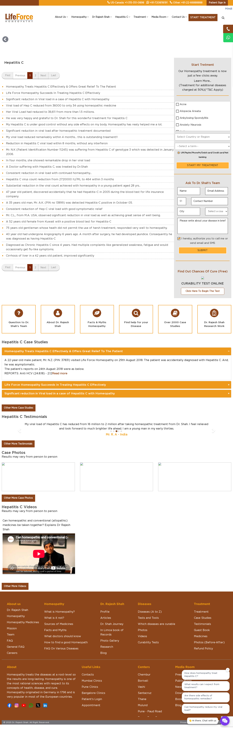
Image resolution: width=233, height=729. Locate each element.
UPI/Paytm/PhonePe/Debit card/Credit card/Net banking (204, 155)
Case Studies (202, 618)
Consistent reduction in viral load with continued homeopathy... (49, 173)
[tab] (116, 351)
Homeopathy (16, 616)
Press (179, 674)
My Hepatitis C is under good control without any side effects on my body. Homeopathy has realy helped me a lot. (84, 124)
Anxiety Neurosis (190, 125)
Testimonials (202, 624)
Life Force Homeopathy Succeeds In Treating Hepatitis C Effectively (53, 93)
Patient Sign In (217, 3)
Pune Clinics (90, 687)
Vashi (141, 687)
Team (10, 634)
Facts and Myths (55, 630)
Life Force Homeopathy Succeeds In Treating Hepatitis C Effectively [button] (55, 384)
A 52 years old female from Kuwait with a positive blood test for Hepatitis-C (58, 221)
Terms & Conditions (219, 722)
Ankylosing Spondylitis (194, 118)
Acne (183, 104)
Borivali (143, 680)
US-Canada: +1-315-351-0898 (127, 3)
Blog (103, 653)
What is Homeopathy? (59, 611)
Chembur (144, 674)
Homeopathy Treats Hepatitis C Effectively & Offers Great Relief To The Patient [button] (63, 351)
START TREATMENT (203, 17)
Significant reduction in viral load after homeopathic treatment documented (58, 130)
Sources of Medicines (58, 624)
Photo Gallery (109, 640)
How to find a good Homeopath (66, 642)
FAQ (10, 640)
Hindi (228, 8)
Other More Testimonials (18, 444)
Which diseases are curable (156, 624)
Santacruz (144, 693)
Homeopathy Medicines (23, 622)
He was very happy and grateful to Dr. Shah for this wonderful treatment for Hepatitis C (66, 118)
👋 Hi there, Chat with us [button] (202, 721)
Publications (183, 680)
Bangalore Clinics (93, 693)
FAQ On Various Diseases (61, 648)
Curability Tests (148, 642)
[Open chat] (225, 721)
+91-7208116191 (159, 3)
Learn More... (202, 81)
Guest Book (202, 630)
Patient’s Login (92, 699)
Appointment (91, 705)
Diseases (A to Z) (150, 611)
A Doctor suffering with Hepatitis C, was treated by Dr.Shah (47, 166)
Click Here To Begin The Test (203, 291)
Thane (142, 699)
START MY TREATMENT (202, 165)
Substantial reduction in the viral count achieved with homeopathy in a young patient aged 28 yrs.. (73, 185)
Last (53, 75)
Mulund (143, 705)
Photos (142, 630)
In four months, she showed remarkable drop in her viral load (48, 160)
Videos (142, 636)
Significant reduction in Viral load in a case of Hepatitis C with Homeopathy (57, 99)
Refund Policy (203, 648)
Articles (105, 618)
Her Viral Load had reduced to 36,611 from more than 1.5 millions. (50, 112)
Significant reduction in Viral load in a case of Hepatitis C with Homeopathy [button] (59, 393)
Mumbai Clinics (92, 680)
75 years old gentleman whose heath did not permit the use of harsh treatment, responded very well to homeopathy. (86, 228)
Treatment (201, 611)
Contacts (88, 674)
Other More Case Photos (18, 498)
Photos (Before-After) (209, 642)
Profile (105, 611)
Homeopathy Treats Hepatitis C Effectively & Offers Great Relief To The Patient (61, 86)
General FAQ (15, 647)
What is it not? (54, 618)
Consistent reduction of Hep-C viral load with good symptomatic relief (54, 209)
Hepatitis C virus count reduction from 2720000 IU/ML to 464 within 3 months (60, 179)
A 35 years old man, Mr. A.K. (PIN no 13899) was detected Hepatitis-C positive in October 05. (69, 202)
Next (43, 75)
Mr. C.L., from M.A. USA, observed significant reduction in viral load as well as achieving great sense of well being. (83, 215)
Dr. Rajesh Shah (17, 610)
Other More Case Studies (18, 408)
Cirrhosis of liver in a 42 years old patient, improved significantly (50, 255)
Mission (12, 628)
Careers (12, 653)
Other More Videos (15, 586)
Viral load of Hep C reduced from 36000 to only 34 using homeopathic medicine (61, 105)
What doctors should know (62, 636)
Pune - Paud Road (150, 711)
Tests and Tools (148, 618)
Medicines (200, 636)
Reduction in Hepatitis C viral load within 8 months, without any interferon (57, 143)
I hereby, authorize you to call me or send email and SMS (204, 240)
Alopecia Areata (190, 111)
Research (106, 647)
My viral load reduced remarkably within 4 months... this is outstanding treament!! (62, 137)
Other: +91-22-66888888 (187, 3)
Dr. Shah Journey (111, 624)
